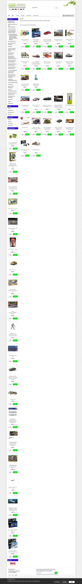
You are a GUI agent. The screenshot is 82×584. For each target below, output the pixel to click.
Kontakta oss (36, 15)
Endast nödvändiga (64, 582)
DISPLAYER (10, 99)
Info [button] (10, 148)
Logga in (9, 114)
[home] (9, 15)
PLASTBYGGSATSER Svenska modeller (12, 31)
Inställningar (57, 582)
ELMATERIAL (10, 84)
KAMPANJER (10, 103)
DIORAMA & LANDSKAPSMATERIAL (12, 80)
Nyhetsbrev (28, 15)
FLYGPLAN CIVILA (12, 36)
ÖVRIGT (9, 101)
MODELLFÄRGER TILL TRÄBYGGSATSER (12, 67)
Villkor (12, 15)
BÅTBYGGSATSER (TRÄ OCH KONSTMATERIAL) (12, 25)
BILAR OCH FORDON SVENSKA (13, 39)
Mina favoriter (11, 112)
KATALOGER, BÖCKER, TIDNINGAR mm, (12, 93)
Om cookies (10, 125)
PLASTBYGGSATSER (12, 28)
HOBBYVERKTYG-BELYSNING (11, 53)
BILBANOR (10, 46)
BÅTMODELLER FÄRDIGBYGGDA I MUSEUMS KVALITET (12, 57)
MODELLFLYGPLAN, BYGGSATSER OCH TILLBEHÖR (12, 76)
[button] (15, 149)
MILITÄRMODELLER (12, 41)
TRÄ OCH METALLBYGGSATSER (12, 90)
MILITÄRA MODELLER (13, 35)
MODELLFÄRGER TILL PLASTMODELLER (12, 61)
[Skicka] (56, 573)
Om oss (17, 15)
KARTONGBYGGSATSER (12, 82)
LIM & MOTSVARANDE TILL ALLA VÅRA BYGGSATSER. (12, 71)
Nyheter (22, 15)
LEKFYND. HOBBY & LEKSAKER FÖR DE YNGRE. (12, 49)
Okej (72, 582)
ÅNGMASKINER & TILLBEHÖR (11, 97)
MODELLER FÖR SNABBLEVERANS (11, 22)
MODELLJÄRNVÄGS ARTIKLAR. (11, 44)
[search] (56, 7)
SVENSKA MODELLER (12, 34)
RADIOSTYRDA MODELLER (11, 87)
